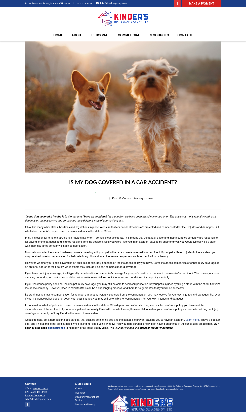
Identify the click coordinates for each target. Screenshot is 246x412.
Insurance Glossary (85, 404)
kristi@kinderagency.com (113, 3)
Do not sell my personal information (169, 388)
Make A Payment (201, 3)
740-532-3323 (84, 3)
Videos (78, 388)
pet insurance (56, 328)
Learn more (192, 320)
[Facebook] (177, 3)
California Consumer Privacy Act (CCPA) (192, 386)
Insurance (80, 392)
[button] (58, 35)
